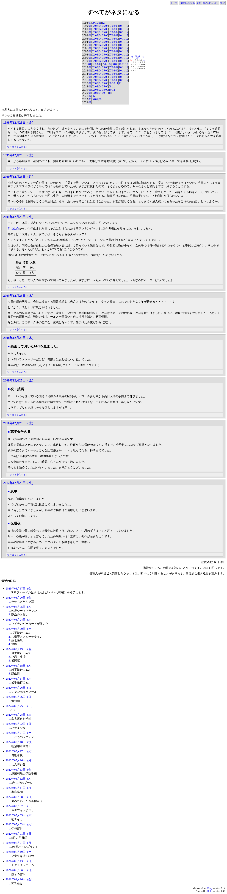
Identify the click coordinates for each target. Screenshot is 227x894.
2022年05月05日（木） (20, 815)
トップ (173, 3)
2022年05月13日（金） (20, 769)
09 (93, 22)
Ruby (210, 891)
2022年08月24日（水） (20, 619)
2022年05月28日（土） (20, 714)
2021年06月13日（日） (20, 861)
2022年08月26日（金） (20, 597)
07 (89, 22)
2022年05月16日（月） (20, 760)
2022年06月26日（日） (20, 696)
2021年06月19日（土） (20, 851)
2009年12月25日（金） (19, 380)
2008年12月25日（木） (19, 338)
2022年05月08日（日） (20, 797)
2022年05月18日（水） (20, 742)
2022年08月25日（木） (20, 606)
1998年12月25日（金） (19, 122)
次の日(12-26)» (210, 3)
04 (100, 25)
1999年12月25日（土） (19, 155)
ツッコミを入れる (16, 147)
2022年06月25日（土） (20, 706)
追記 (222, 3)
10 (96, 22)
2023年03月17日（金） (20, 588)
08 (113, 25)
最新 (198, 3)
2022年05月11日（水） (20, 787)
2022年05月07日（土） (20, 806)
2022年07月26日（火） (20, 687)
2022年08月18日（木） (20, 665)
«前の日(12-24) (187, 3)
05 (103, 25)
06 (106, 25)
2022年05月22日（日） (20, 723)
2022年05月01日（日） (20, 833)
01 (89, 25)
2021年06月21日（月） (20, 842)
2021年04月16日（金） (20, 879)
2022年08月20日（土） (20, 628)
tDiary (210, 888)
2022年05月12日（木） (20, 778)
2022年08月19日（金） (20, 649)
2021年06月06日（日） (20, 870)
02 (93, 25)
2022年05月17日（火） (20, 751)
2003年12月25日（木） (19, 295)
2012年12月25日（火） (19, 483)
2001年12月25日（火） (19, 217)
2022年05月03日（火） (20, 824)
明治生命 (13, 228)
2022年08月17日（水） (20, 678)
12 (103, 22)
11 (100, 22)
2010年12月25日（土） (19, 423)
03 (96, 25)
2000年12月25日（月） (19, 176)
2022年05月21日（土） (20, 732)
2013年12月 (137, 57)
